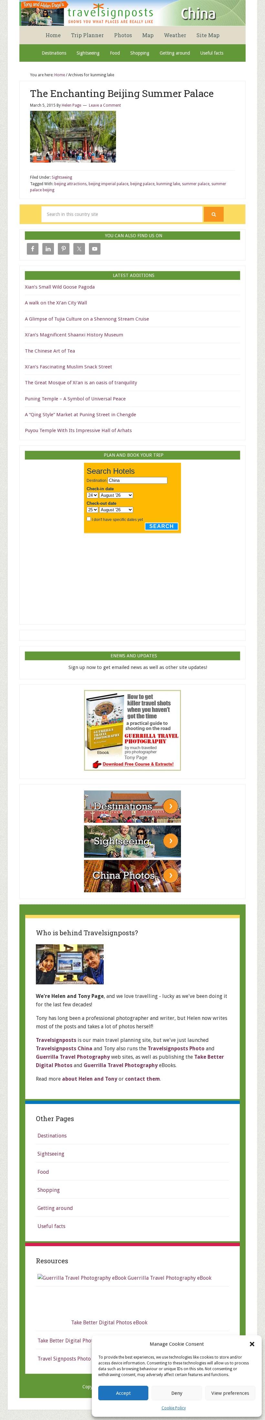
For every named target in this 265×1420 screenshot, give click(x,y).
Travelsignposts (56, 1040)
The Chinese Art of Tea (50, 351)
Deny (176, 1393)
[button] (252, 1344)
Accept (123, 1393)
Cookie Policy (174, 1408)
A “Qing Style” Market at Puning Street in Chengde (80, 415)
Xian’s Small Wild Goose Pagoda (60, 287)
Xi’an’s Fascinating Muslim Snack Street (68, 367)
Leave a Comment (105, 105)
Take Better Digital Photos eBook (108, 1322)
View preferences (230, 1393)
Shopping (48, 1190)
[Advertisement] (132, 576)
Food (43, 1172)
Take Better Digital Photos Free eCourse (83, 1341)
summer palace (195, 184)
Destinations (52, 1136)
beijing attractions (70, 184)
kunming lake (168, 184)
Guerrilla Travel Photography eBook (168, 1278)
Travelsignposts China (132, 13)
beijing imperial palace (108, 184)
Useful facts (51, 1226)
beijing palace (142, 184)
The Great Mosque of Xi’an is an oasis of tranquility (81, 383)
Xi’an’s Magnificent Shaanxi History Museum (74, 335)
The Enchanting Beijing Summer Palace (122, 93)
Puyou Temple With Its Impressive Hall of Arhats (78, 430)
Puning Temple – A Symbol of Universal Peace (75, 399)
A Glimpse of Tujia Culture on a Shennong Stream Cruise (87, 319)
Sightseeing (62, 177)
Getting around (55, 1208)
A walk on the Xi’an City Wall (56, 303)
